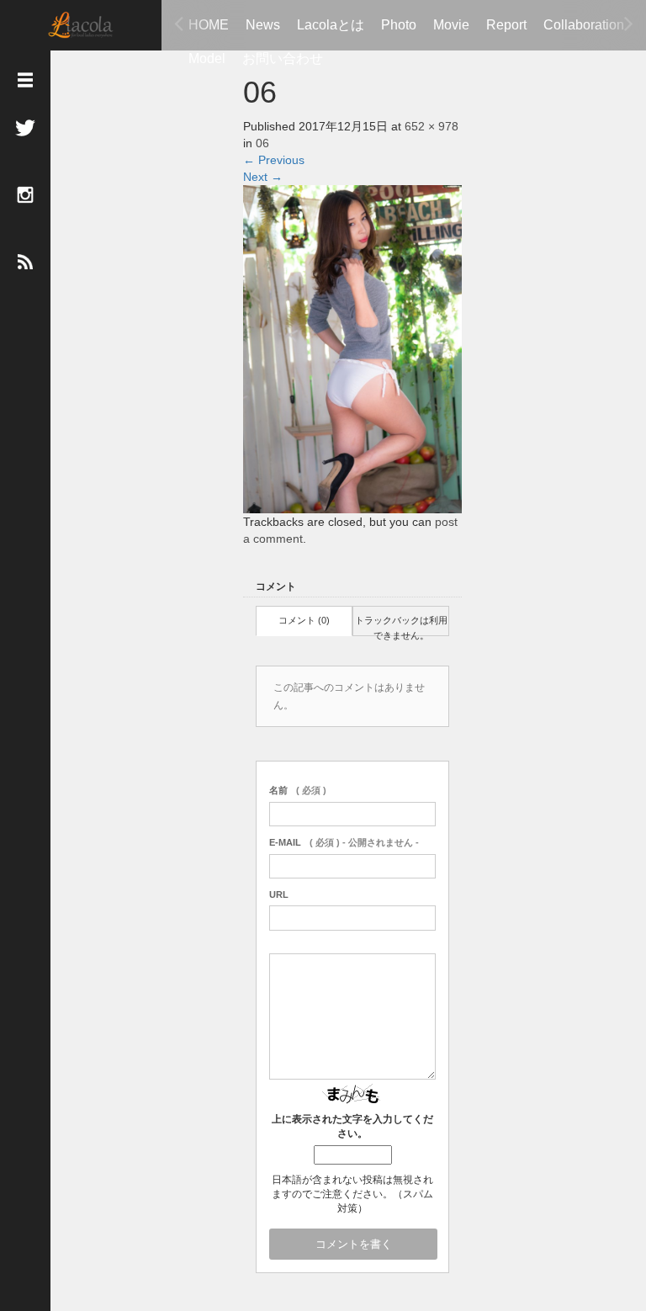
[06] (352, 347)
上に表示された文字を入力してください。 (352, 1126)
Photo (398, 25)
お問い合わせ (282, 58)
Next (263, 176)
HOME (208, 25)
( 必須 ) (297, 790)
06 (262, 143)
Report (506, 25)
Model (206, 58)
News (263, 25)
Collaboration (583, 25)
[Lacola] (80, 23)
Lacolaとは (330, 25)
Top (579, 1241)
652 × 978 (431, 126)
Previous (273, 160)
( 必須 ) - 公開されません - (344, 842)
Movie (451, 25)
